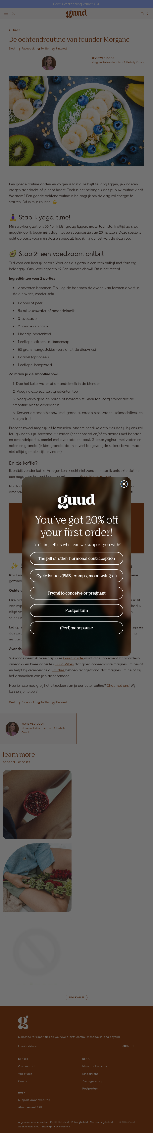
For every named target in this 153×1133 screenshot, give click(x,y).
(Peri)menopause (76, 627)
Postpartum (76, 610)
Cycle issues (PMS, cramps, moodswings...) (76, 575)
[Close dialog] (124, 484)
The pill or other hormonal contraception (76, 558)
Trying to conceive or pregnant (77, 593)
